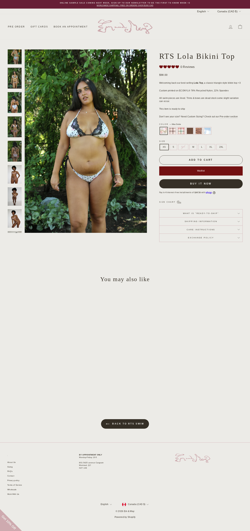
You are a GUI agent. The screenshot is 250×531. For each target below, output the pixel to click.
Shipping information (201, 221)
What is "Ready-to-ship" (201, 213)
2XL (221, 147)
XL (210, 147)
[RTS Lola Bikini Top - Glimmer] (47, 388)
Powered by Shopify (125, 517)
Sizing (10, 467)
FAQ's (10, 471)
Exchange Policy (201, 238)
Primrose (172, 131)
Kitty (198, 131)
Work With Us (13, 494)
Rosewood (190, 131)
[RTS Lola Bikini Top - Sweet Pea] (33, 388)
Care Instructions (201, 230)
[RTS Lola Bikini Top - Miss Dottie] (23, 388)
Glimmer (207, 131)
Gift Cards (39, 26)
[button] (11, 520)
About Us (11, 462)
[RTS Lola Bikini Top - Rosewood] (38, 388)
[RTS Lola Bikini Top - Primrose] (28, 388)
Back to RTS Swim (127, 423)
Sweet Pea (181, 131)
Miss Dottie (163, 131)
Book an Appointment (71, 26)
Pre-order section (229, 116)
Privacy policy (13, 480)
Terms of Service (14, 485)
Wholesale (12, 490)
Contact (10, 476)
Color (170, 124)
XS (164, 147)
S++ (183, 147)
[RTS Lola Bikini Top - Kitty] (42, 388)
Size (162, 141)
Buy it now (201, 183)
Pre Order (16, 26)
